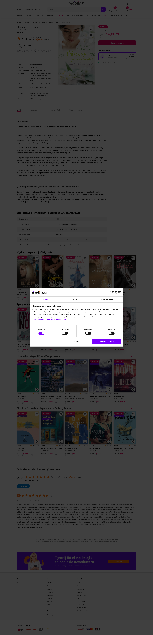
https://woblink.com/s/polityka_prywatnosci (49, 319)
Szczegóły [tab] (76, 299)
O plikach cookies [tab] (107, 299)
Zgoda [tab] (45, 299)
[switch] (65, 333)
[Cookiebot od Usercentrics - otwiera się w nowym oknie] (112, 292)
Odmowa (76, 341)
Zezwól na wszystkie (106, 341)
